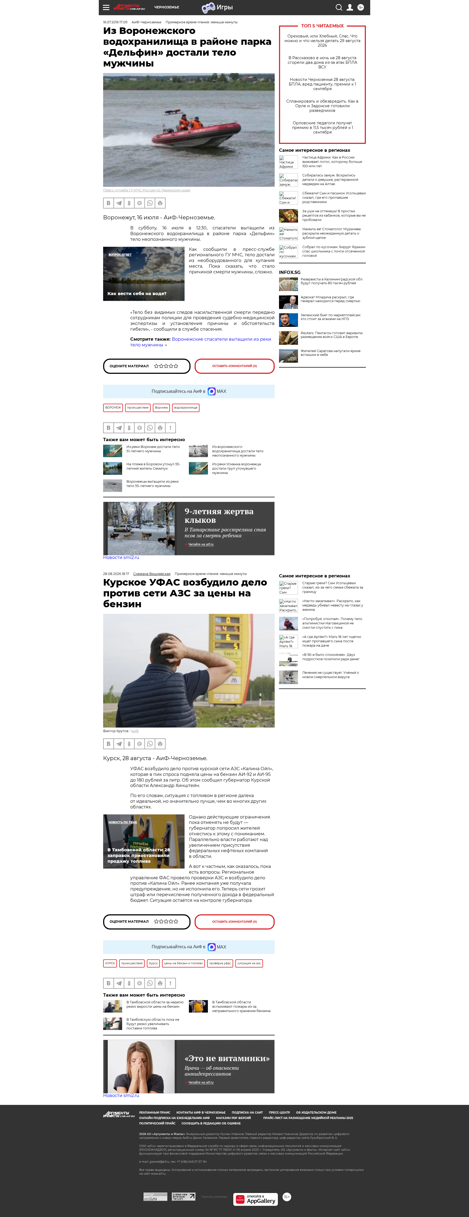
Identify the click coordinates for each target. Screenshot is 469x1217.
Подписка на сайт (247, 1112)
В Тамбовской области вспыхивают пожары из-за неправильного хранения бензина (241, 1006)
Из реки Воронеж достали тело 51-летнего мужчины (153, 449)
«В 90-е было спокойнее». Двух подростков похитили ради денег (331, 657)
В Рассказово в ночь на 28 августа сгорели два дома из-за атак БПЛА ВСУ (322, 62)
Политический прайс (157, 1123)
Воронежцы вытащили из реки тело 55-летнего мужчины (152, 483)
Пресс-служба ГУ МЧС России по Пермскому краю (146, 190)
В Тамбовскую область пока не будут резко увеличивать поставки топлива (152, 1023)
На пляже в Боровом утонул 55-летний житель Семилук (153, 466)
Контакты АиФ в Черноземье (201, 1112)
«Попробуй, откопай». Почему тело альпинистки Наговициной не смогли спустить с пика (332, 623)
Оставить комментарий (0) (234, 366)
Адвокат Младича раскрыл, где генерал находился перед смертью (330, 299)
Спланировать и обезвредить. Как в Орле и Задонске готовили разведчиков (322, 106)
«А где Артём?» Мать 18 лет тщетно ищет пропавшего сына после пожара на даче (331, 641)
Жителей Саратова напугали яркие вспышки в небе (330, 353)
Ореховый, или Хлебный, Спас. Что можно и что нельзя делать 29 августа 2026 (322, 41)
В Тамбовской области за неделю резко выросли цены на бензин (154, 1004)
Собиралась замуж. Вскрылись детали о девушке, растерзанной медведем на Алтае (330, 179)
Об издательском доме (316, 1112)
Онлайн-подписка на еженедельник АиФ (174, 1118)
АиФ (135, 731)
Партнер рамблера (214, 1196)
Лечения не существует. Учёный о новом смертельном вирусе (330, 675)
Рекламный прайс (154, 1112)
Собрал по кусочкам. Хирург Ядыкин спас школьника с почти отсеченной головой (333, 251)
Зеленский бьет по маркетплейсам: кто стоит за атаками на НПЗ (331, 317)
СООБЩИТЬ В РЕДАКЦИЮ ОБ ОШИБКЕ (211, 1123)
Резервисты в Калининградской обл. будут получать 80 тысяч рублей (332, 281)
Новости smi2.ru (121, 557)
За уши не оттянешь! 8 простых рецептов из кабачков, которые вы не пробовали (334, 215)
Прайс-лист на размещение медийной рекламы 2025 (308, 1118)
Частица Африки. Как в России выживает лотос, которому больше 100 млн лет (332, 161)
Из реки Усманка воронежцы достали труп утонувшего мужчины (236, 468)
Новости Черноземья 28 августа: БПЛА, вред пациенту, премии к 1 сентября (322, 84)
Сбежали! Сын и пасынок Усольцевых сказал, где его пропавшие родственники (334, 197)
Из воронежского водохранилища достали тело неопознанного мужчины (238, 451)
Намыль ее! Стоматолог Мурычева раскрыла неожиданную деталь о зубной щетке (331, 233)
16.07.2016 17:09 (115, 22)
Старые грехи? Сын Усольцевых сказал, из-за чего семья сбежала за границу (332, 587)
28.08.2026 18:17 (116, 574)
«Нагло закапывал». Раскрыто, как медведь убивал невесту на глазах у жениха (332, 605)
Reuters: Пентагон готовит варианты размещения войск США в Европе (332, 335)
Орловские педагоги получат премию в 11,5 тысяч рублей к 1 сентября (322, 128)
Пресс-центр (279, 1112)
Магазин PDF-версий (233, 1118)
